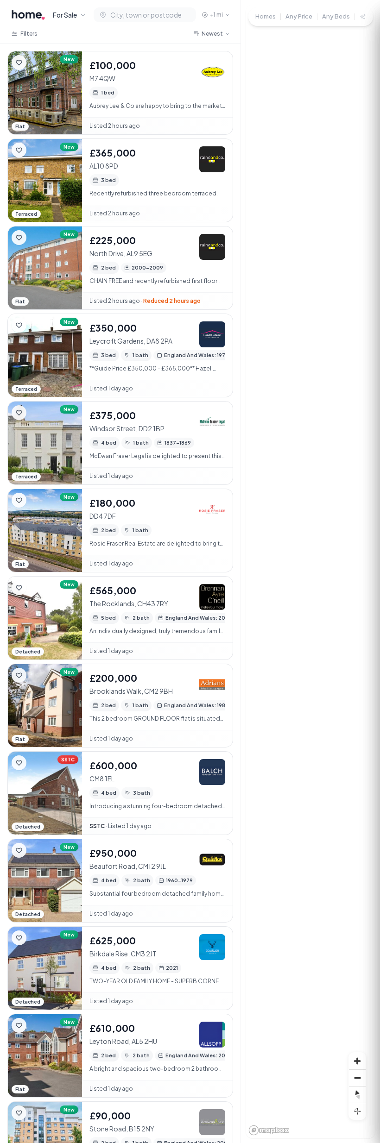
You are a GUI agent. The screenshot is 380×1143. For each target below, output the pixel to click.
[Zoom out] (357, 1077)
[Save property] (19, 62)
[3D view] (357, 1111)
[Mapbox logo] (268, 1130)
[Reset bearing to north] (357, 1094)
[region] (310, 571)
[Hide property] (37, 62)
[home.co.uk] (28, 15)
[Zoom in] (357, 1061)
